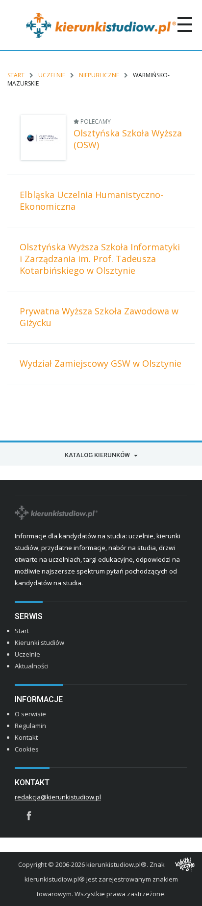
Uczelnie (51, 75)
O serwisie (30, 713)
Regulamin (30, 725)
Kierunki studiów (39, 642)
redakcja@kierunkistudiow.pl (58, 797)
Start (16, 75)
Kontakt (26, 737)
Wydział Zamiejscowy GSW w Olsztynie (100, 363)
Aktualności (32, 666)
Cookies (27, 749)
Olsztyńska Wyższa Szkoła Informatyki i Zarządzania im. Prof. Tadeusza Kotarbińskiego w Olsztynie (100, 258)
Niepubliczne (99, 75)
